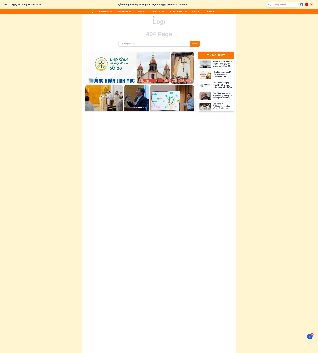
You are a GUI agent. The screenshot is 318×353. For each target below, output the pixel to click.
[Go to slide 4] (143, 107)
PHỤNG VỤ (156, 11)
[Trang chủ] (92, 11)
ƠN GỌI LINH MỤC (176, 11)
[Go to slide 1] (134, 107)
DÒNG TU (210, 11)
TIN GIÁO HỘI (122, 11)
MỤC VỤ (195, 11)
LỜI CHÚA (140, 11)
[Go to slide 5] (145, 107)
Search (195, 43)
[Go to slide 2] (136, 107)
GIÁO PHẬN (104, 11)
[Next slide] (190, 81)
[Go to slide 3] (140, 107)
